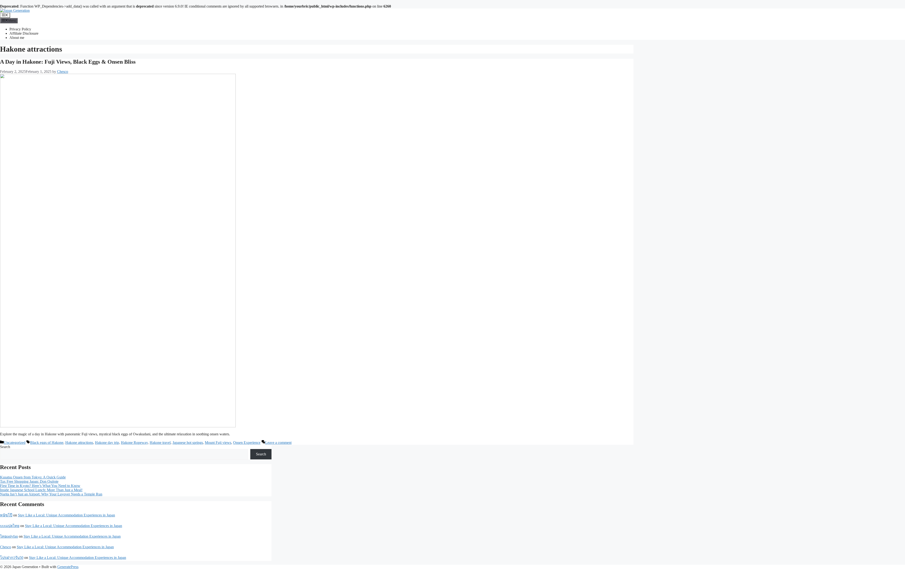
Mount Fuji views (218, 443)
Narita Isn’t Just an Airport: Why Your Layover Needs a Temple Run (51, 494)
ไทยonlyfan (9, 536)
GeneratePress (67, 567)
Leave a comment (278, 443)
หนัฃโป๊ (6, 515)
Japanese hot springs (188, 443)
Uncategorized (14, 443)
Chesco (5, 547)
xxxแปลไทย (9, 526)
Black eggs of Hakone (46, 443)
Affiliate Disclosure (23, 33)
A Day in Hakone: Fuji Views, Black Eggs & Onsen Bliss (68, 62)
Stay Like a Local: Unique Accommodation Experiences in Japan (66, 515)
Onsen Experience (246, 443)
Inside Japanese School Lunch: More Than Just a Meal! (41, 490)
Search (5, 447)
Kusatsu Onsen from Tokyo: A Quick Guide (33, 477)
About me (16, 38)
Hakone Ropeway (134, 443)
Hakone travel (160, 443)
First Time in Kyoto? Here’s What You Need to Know (40, 486)
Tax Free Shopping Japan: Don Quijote (29, 481)
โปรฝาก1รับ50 (11, 558)
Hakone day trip (107, 443)
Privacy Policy (20, 29)
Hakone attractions (79, 443)
